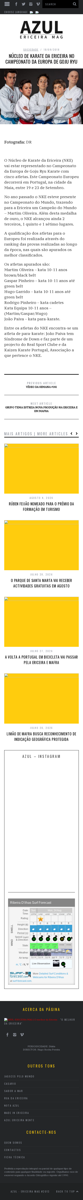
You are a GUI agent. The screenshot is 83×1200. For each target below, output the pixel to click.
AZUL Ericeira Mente (19, 1120)
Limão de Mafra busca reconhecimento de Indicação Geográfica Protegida (41, 736)
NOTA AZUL (12, 1105)
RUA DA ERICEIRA (16, 1098)
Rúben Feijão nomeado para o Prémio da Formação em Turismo (41, 506)
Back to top (66, 1191)
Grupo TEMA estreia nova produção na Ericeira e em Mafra (41, 407)
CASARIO (10, 1083)
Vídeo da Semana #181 (41, 384)
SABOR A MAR (13, 1091)
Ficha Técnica (14, 1157)
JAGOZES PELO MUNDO (19, 1076)
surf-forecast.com (22, 981)
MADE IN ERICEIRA (16, 1112)
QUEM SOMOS (13, 1142)
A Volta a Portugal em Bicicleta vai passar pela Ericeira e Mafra (41, 659)
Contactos (12, 1150)
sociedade (31, 49)
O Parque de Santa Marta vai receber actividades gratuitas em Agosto (41, 583)
